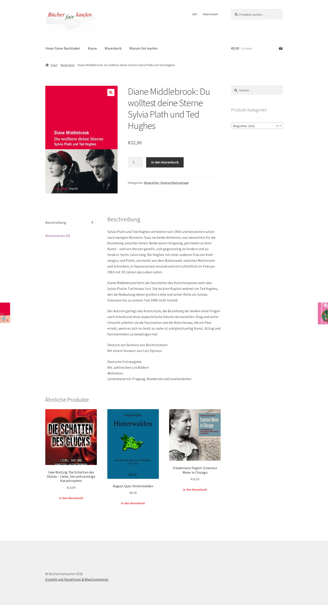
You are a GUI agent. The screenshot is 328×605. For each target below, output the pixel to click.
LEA (194, 14)
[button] (110, 92)
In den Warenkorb (165, 162)
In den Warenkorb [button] (71, 498)
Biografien (68, 65)
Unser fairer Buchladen (62, 48)
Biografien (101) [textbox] (255, 126)
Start (54, 65)
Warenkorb (113, 48)
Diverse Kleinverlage (174, 183)
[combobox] (257, 126)
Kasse (92, 48)
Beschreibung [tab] (55, 222)
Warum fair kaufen (143, 48)
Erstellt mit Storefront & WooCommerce (76, 579)
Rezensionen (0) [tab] (57, 235)
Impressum (210, 14)
